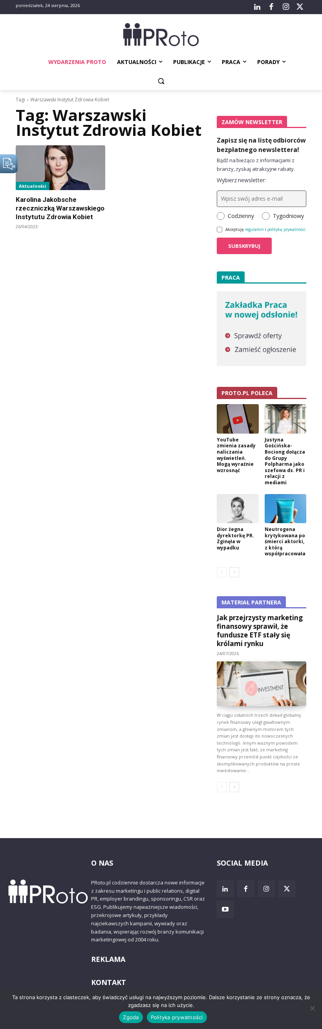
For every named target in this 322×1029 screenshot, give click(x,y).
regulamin (254, 229)
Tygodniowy (288, 216)
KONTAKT (108, 982)
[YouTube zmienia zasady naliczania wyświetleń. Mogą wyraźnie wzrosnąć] (238, 419)
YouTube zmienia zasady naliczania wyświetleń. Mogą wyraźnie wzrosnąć (236, 455)
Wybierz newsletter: (241, 180)
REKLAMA (108, 959)
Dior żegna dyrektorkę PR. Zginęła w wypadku (235, 538)
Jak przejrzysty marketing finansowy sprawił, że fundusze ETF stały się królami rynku (260, 630)
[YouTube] (225, 909)
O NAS (102, 863)
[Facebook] (271, 7)
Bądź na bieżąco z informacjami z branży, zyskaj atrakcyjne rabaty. (256, 164)
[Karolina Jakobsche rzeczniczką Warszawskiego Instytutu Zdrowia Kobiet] (60, 167)
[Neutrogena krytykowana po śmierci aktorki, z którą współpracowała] (286, 509)
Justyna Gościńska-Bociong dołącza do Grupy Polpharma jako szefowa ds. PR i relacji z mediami (285, 461)
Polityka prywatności (177, 1017)
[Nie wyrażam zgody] (312, 1008)
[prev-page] (222, 572)
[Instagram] (285, 7)
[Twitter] (300, 7)
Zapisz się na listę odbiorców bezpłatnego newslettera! (261, 145)
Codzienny (241, 216)
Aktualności (32, 186)
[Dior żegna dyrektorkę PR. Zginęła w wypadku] (238, 509)
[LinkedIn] (257, 7)
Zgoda (131, 1017)
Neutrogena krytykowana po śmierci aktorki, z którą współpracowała (285, 541)
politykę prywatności (286, 229)
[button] (161, 81)
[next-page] (234, 572)
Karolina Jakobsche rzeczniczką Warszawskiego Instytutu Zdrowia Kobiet (60, 208)
